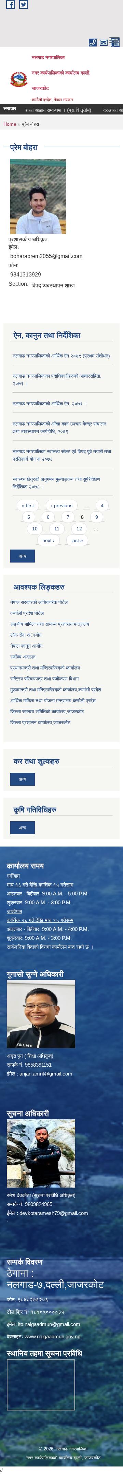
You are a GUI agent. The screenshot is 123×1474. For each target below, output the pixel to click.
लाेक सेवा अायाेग (25, 635)
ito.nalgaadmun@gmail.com (49, 1324)
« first (28, 505)
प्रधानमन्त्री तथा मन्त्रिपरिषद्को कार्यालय (45, 668)
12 (79, 528)
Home (9, 124)
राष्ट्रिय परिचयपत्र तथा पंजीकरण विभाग (44, 678)
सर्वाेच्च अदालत (23, 657)
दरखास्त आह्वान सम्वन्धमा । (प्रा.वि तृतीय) (45, 110)
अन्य (22, 556)
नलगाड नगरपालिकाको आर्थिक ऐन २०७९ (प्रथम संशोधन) (61, 356)
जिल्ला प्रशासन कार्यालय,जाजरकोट (40, 722)
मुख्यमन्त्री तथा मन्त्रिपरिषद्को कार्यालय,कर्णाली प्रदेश (55, 689)
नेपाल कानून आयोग (26, 646)
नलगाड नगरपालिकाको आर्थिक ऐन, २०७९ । (50, 403)
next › (48, 540)
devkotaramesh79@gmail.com (53, 1213)
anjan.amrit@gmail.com (45, 1074)
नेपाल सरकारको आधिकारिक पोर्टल (39, 602)
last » (77, 540)
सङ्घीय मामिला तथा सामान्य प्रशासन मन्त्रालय (49, 624)
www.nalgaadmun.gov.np (52, 1336)
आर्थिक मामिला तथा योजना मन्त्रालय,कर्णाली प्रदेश (53, 700)
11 (56, 528)
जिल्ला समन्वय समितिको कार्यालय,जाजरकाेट (47, 711)
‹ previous (61, 505)
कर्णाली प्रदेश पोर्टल (27, 613)
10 (35, 528)
